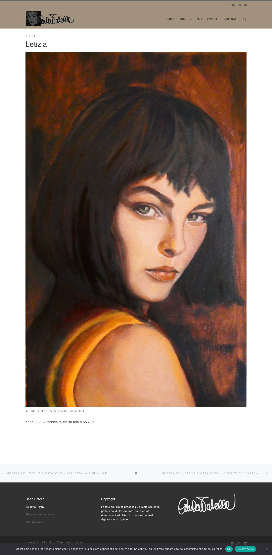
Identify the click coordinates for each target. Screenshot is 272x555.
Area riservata (34, 522)
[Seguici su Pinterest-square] (245, 5)
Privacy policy (245, 548)
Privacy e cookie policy (39, 514)
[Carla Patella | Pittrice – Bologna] (50, 17)
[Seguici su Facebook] (233, 5)
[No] (267, 549)
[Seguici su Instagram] (239, 5)
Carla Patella (37, 411)
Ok (229, 548)
